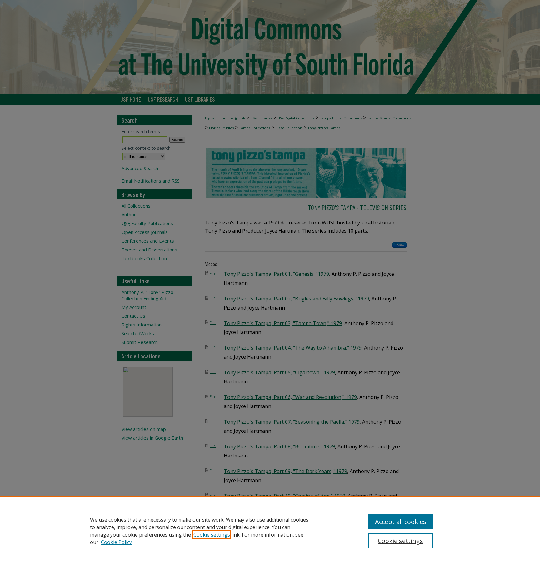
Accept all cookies (400, 521)
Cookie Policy (116, 542)
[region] (270, 530)
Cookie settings (211, 534)
